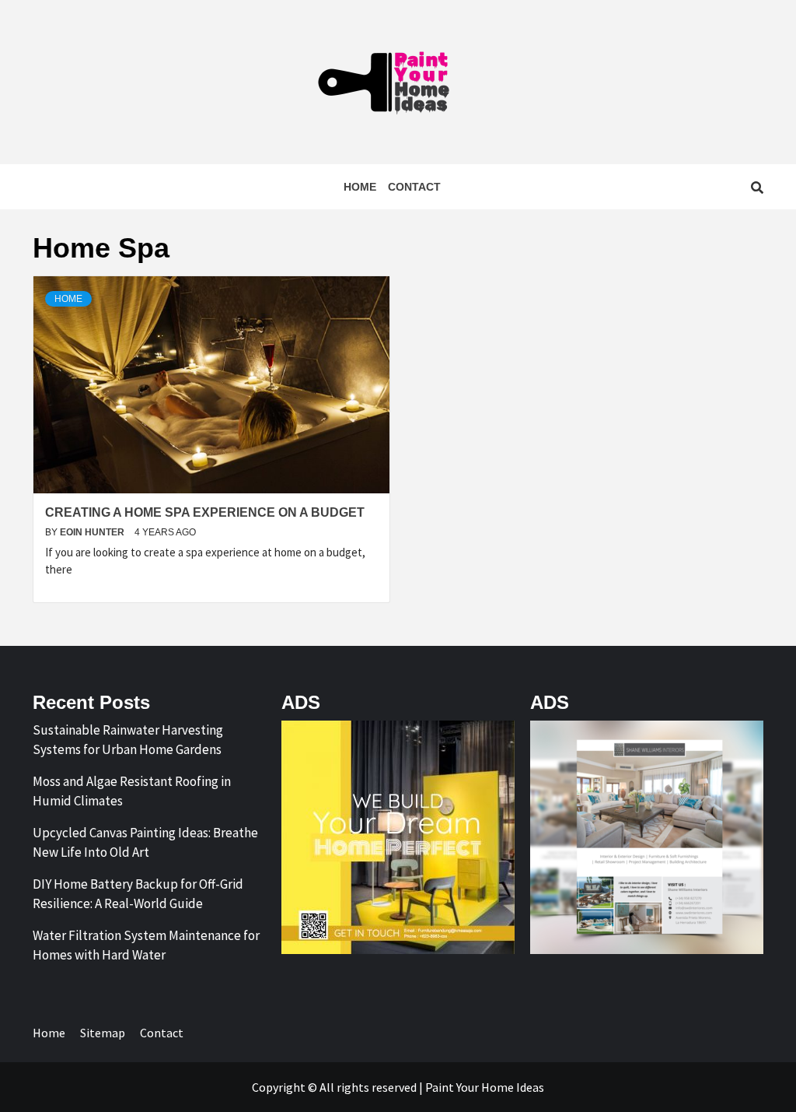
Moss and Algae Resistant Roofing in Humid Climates (132, 791)
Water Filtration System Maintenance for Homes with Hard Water (146, 945)
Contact (414, 187)
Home (360, 187)
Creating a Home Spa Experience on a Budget (205, 512)
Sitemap (102, 1032)
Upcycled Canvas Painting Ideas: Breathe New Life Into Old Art (145, 842)
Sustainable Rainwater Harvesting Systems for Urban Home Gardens (128, 740)
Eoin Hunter (93, 532)
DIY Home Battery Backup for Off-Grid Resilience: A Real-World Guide (138, 894)
